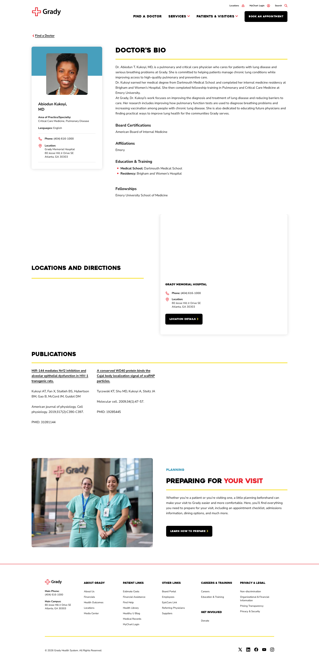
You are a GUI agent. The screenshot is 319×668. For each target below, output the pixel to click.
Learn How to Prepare (188, 531)
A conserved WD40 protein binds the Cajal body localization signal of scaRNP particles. (126, 376)
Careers (205, 591)
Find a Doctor (147, 16)
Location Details (182, 319)
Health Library (131, 608)
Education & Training (212, 597)
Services (177, 16)
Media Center (91, 613)
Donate (205, 620)
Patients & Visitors (215, 16)
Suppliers (167, 613)
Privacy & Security (250, 611)
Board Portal (169, 591)
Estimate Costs (131, 591)
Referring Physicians (173, 608)
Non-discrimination (250, 591)
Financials (89, 597)
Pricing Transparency (252, 606)
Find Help (128, 602)
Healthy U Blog (131, 613)
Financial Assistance (134, 597)
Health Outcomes (93, 602)
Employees (168, 597)
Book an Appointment (266, 16)
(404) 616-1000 (64, 139)
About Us (89, 591)
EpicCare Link (169, 602)
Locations (89, 608)
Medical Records (132, 618)
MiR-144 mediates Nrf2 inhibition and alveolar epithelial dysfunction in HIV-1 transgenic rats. (60, 376)
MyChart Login (131, 624)
